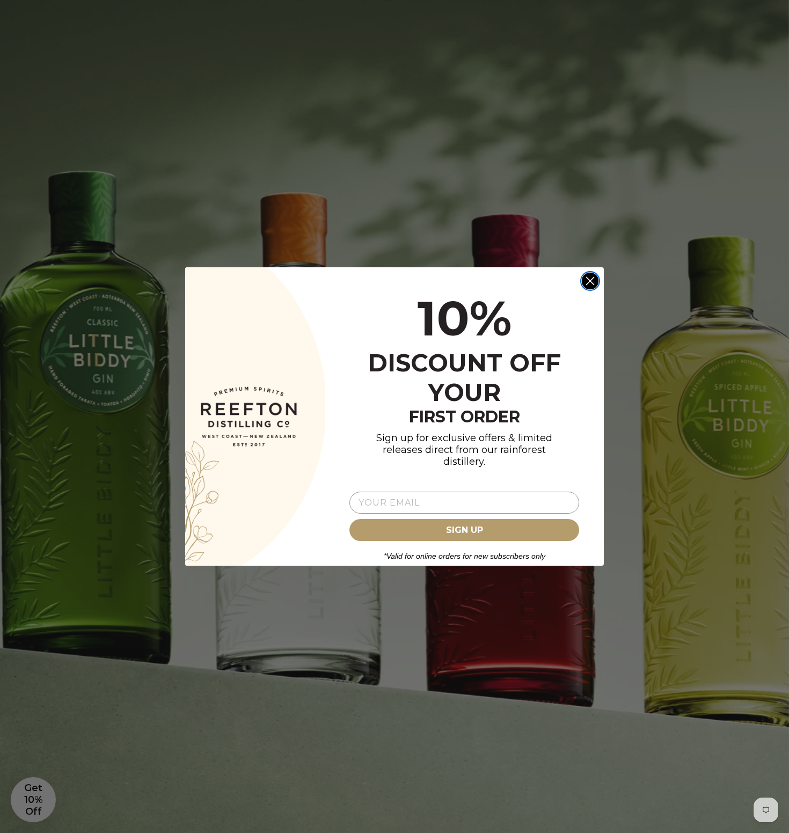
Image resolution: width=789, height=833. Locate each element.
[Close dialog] (590, 281)
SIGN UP (464, 530)
